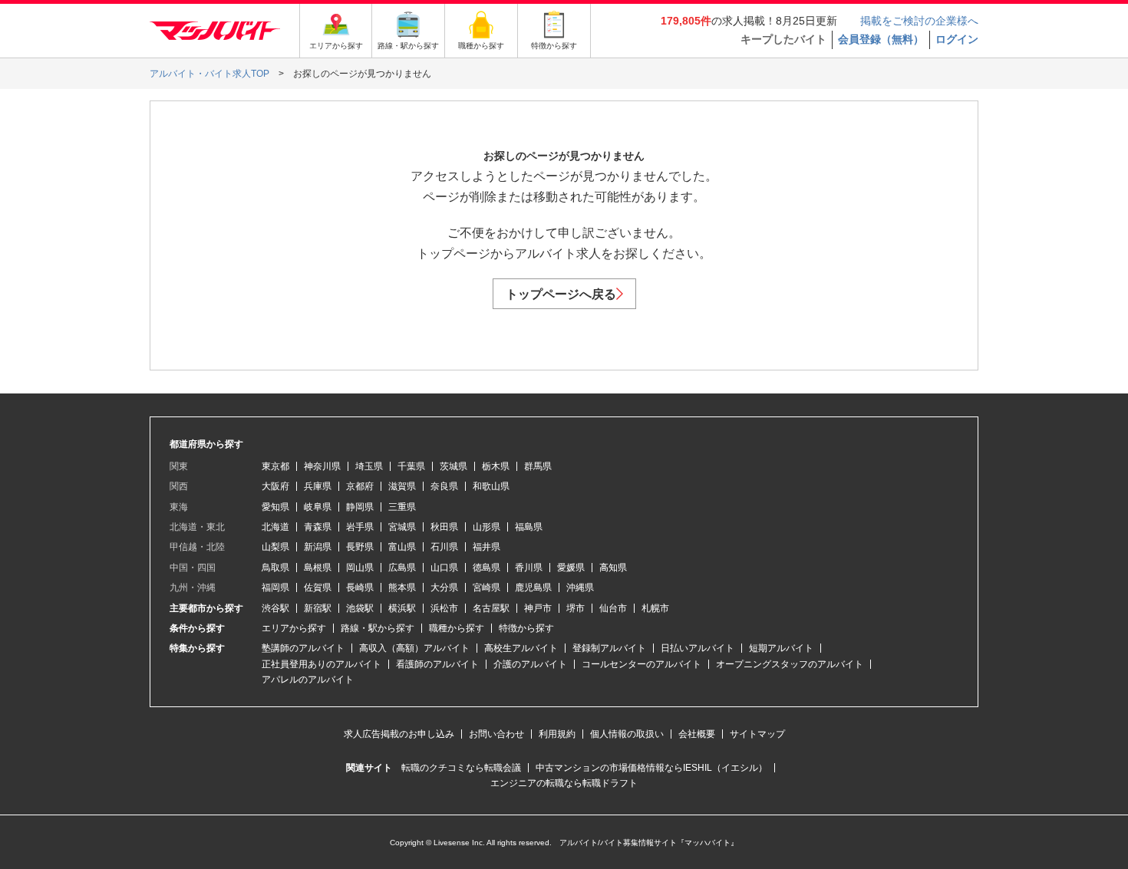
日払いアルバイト (697, 648)
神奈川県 (322, 466)
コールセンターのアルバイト (641, 664)
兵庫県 (317, 486)
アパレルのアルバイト (308, 679)
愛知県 (275, 507)
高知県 (613, 567)
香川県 (529, 567)
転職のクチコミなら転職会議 (461, 767)
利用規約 (557, 734)
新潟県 (317, 546)
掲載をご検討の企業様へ (919, 21)
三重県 (402, 507)
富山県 (402, 546)
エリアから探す (294, 628)
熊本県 (402, 587)
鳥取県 (275, 567)
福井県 (486, 546)
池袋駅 (360, 608)
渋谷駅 (275, 608)
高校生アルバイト (521, 648)
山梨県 (275, 546)
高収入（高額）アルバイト (414, 648)
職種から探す (456, 628)
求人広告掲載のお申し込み (399, 734)
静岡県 (360, 507)
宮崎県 (486, 587)
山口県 (444, 567)
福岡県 (275, 587)
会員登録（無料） (881, 39)
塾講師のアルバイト (303, 648)
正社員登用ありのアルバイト (321, 664)
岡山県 (360, 567)
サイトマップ (757, 734)
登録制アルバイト (609, 648)
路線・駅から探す (377, 628)
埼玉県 (369, 466)
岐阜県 (317, 507)
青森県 (317, 527)
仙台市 (613, 608)
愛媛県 (571, 567)
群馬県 (538, 466)
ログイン (956, 39)
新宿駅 (317, 608)
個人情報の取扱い (627, 734)
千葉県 (411, 466)
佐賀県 (317, 587)
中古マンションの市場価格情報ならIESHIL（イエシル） (651, 767)
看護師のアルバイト (437, 664)
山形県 (486, 527)
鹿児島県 (533, 587)
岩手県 (360, 527)
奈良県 (444, 486)
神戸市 (538, 608)
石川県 (444, 546)
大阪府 (275, 486)
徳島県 (486, 567)
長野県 (360, 546)
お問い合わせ (496, 734)
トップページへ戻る (561, 294)
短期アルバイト (781, 648)
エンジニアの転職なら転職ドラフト (564, 783)
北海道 (275, 527)
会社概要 (696, 734)
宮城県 (402, 527)
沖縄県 (580, 587)
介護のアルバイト (530, 664)
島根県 (317, 567)
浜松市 (444, 608)
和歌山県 (491, 486)
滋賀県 (402, 486)
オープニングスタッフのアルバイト (789, 664)
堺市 (575, 608)
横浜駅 (402, 608)
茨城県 (453, 466)
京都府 (360, 486)
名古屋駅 (491, 608)
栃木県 (496, 466)
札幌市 (655, 608)
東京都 (275, 466)
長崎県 (360, 587)
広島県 (402, 567)
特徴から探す (526, 628)
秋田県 (444, 527)
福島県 (529, 527)
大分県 (444, 587)
